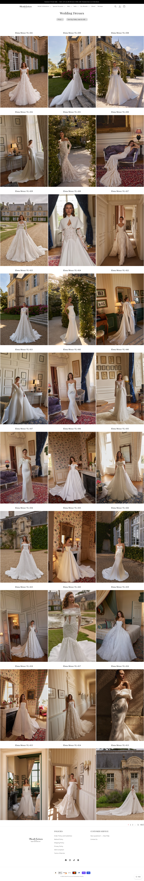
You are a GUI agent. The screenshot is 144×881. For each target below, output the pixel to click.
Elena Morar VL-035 (120, 429)
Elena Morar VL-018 (24, 666)
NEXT (142, 825)
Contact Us (94, 839)
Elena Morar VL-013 (120, 745)
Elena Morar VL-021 (24, 349)
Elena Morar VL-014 (72, 745)
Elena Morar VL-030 (120, 112)
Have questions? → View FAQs (100, 836)
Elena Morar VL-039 (72, 33)
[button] (44, 6)
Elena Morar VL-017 (72, 666)
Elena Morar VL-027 (120, 191)
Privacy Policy (58, 846)
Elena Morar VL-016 (120, 666)
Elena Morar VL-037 (24, 429)
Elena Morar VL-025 (24, 270)
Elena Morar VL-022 (120, 270)
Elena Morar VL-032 (24, 112)
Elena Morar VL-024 (72, 270)
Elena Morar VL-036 (72, 429)
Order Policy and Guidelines (63, 836)
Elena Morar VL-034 (24, 508)
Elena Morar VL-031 (72, 112)
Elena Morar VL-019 (120, 587)
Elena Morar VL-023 (24, 587)
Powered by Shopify (78, 876)
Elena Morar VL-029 (24, 191)
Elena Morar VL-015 (24, 745)
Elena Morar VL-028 (72, 191)
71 (138, 825)
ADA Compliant (59, 850)
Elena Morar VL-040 (120, 349)
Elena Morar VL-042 (72, 349)
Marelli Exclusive (68, 876)
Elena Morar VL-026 (120, 508)
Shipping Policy (59, 843)
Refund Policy (58, 839)
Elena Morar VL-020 (72, 587)
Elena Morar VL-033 (72, 508)
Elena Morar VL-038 (120, 33)
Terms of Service (59, 853)
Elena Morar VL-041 (24, 33)
